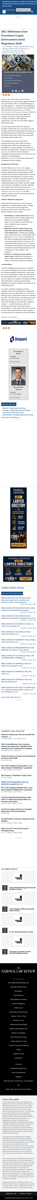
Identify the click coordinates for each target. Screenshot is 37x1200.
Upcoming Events (9, 869)
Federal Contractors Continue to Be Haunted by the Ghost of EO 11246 (18, 757)
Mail (16, 91)
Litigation (18, 1076)
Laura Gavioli (17, 750)
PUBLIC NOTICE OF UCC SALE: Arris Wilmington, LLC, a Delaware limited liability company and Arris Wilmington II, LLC (18, 690)
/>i (22, 91)
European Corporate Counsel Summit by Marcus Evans (20, 952)
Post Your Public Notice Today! (12, 593)
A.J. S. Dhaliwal (7, 823)
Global (18, 1049)
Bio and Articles (15, 361)
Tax (18, 1085)
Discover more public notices (10, 697)
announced (12, 158)
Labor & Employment (18, 1072)
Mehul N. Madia (17, 823)
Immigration (18, 1058)
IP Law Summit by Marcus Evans (21, 932)
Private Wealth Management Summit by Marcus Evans (22, 888)
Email (14, 356)
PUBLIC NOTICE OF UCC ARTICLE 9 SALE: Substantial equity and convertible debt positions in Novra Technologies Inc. (16, 600)
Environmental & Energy (18, 1037)
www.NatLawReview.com (14, 1113)
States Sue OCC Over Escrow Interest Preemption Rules (14, 830)
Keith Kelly (6, 813)
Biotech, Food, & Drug (18, 1016)
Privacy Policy (26, 1193)
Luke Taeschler (17, 770)
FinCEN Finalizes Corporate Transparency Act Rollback (17, 820)
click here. (30, 1187)
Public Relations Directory (18, 999)
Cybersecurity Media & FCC (18, 1028)
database (5, 1111)
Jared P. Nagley (7, 770)
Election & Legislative (18, 1033)
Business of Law (18, 1020)
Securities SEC (8, 78)
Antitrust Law (18, 1008)
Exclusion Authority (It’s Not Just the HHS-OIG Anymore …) (18, 736)
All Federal (7, 86)
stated (23, 203)
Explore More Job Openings (9, 417)
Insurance (18, 1064)
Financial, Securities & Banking (19, 1045)
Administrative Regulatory (11, 83)
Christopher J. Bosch (11, 46)
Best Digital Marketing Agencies (18, 983)
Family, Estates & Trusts (18, 1041)
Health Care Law (18, 1054)
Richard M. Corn (8, 750)
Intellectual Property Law (18, 1068)
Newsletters (18, 991)
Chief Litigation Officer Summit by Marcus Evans (21, 909)
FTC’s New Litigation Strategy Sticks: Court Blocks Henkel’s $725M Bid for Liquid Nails (16, 767)
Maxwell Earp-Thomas (26, 46)
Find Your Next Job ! (8, 404)
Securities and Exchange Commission (16, 112)
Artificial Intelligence (18, 1003)
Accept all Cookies (9, 10)
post (6, 152)
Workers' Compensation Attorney (14, 408)
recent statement (19, 237)
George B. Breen (8, 738)
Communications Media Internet (13, 80)
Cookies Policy (7, 6)
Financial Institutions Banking (12, 75)
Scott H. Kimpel (7, 777)
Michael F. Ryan (7, 760)
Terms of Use (21, 1105)
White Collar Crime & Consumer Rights (18, 1089)
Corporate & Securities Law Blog (13, 51)
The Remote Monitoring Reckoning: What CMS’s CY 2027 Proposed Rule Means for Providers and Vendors (16, 799)
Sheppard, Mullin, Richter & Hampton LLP (16, 49)
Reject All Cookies (23, 10)
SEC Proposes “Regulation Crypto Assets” (16, 775)
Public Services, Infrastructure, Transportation (18, 1081)
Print (13, 91)
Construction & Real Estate (18, 1024)
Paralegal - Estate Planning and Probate (16, 410)
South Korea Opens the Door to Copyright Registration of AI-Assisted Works (16, 810)
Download (19, 91)
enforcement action (18, 168)
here (13, 226)
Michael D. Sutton (17, 803)
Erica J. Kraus (7, 803)
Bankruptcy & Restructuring (18, 1012)
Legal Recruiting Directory (18, 987)
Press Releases (18, 995)
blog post (22, 110)
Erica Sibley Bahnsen (20, 738)
